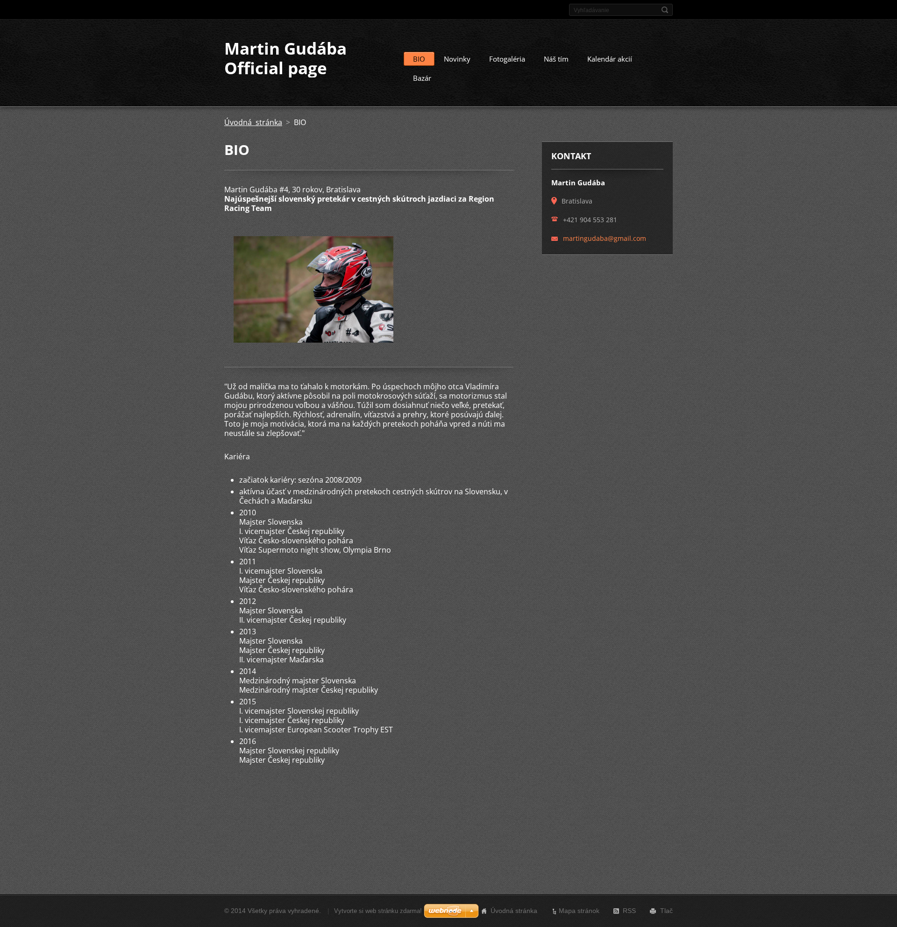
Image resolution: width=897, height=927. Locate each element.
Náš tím (556, 58)
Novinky (457, 58)
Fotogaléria (507, 58)
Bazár (422, 78)
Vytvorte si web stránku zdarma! (378, 910)
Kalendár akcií (609, 58)
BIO (419, 58)
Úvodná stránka (253, 122)
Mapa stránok (579, 910)
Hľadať (665, 10)
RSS (629, 910)
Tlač (666, 910)
